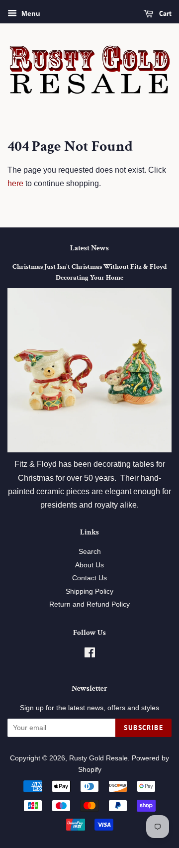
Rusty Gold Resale (98, 758)
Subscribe (143, 727)
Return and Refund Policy (89, 604)
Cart (164, 13)
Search (90, 551)
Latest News (89, 248)
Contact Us (89, 578)
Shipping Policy (89, 591)
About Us (89, 565)
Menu (29, 13)
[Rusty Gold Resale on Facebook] (89, 654)
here (15, 183)
